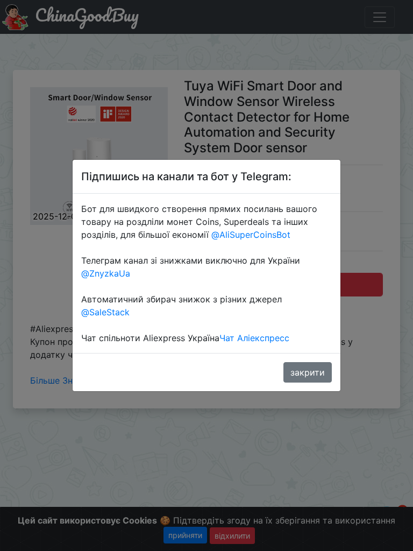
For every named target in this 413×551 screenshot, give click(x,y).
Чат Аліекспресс (254, 338)
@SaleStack (105, 312)
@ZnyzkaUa (105, 273)
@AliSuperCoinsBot (250, 234)
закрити (307, 372)
